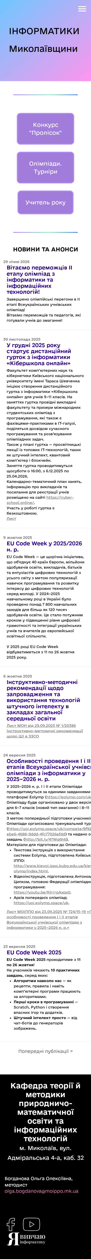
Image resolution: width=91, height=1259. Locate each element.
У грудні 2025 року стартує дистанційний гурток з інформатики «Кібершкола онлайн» (39, 354)
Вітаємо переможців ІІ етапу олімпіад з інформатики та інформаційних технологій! (39, 279)
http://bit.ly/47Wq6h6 (45, 839)
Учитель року (45, 202)
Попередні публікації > (45, 1051)
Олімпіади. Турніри (45, 167)
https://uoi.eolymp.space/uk (41, 903)
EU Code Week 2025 (34, 952)
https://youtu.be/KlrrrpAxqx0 (42, 892)
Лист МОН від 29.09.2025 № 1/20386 (41, 725)
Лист (11, 518)
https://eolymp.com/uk (68, 797)
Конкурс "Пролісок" (45, 128)
